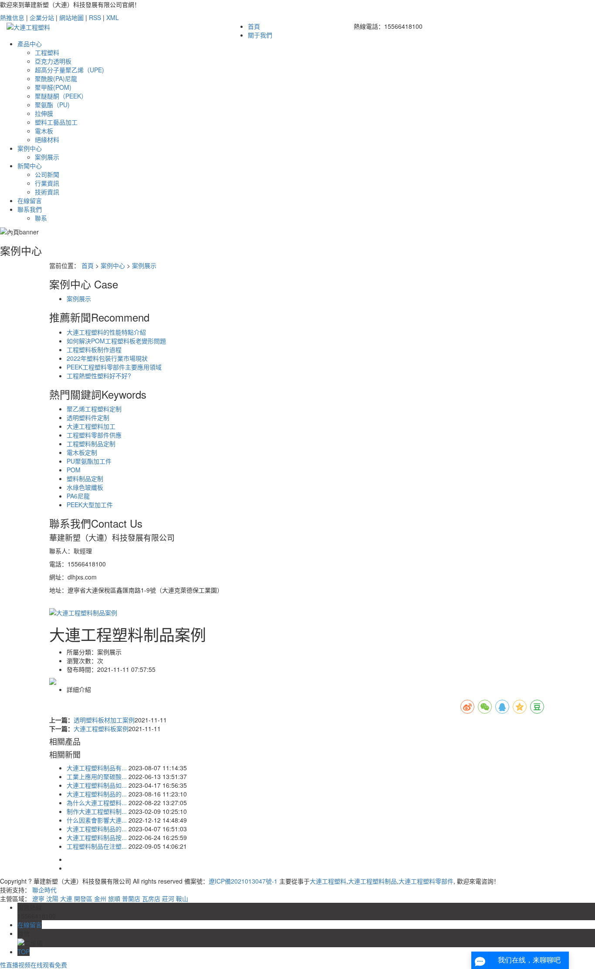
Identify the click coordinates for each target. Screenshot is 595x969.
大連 (66, 898)
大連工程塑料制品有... (97, 767)
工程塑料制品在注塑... (97, 846)
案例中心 (29, 148)
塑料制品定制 (85, 478)
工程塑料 (47, 52)
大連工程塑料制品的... (97, 793)
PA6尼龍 (78, 495)
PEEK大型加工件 (90, 504)
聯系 (41, 217)
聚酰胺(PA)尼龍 (56, 78)
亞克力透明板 (53, 61)
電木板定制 (82, 452)
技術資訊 (47, 191)
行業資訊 (47, 183)
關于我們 (260, 34)
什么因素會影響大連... (97, 820)
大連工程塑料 (328, 881)
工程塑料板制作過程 (94, 349)
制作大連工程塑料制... (97, 811)
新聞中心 (29, 165)
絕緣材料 (47, 139)
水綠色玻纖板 (85, 487)
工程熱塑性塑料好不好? (99, 375)
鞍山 (182, 898)
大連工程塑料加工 (91, 426)
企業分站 (42, 17)
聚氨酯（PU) (52, 104)
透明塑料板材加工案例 (104, 719)
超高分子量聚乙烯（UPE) (69, 69)
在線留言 (29, 200)
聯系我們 (29, 209)
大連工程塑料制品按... (97, 837)
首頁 (254, 26)
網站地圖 (71, 17)
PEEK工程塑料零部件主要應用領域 (114, 367)
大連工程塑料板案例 (101, 728)
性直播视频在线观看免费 (33, 964)
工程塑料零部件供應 (94, 434)
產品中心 (29, 43)
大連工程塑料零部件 (426, 881)
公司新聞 (47, 174)
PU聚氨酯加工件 (89, 461)
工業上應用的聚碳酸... (97, 776)
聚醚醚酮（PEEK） (61, 95)
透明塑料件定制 (88, 417)
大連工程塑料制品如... (97, 785)
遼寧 (38, 898)
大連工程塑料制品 (372, 881)
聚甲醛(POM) (53, 87)
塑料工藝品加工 (56, 122)
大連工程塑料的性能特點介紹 (106, 332)
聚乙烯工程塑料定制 (94, 408)
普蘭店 (131, 898)
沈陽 (52, 898)
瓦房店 (151, 898)
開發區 (83, 898)
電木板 (44, 130)
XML (112, 17)
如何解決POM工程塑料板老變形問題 (116, 340)
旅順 (114, 898)
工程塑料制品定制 (91, 443)
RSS (95, 17)
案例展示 (47, 156)
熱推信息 (12, 17)
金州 (100, 898)
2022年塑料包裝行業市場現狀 (107, 358)
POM (74, 469)
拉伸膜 (44, 113)
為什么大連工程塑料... (97, 802)
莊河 (168, 898)
